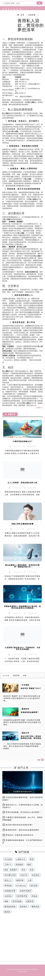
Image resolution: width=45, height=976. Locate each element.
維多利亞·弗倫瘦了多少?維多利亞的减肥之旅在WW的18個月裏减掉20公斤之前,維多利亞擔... (21, 698)
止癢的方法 (21, 859)
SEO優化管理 (10, 875)
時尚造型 (5, 17)
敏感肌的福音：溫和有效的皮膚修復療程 (21, 830)
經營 (32, 859)
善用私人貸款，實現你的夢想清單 (31, 24)
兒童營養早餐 (21, 896)
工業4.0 (7, 864)
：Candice (15, 654)
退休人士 (8, 880)
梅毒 (6, 901)
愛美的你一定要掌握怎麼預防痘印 (18, 835)
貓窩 (29, 864)
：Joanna (16, 572)
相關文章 (11, 414)
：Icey (15, 529)
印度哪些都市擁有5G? (22, 791)
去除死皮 (8, 896)
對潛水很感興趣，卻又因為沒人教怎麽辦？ (22, 812)
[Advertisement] (22, 939)
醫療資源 (35, 906)
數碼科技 (16, 17)
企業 (30, 880)
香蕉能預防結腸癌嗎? (30, 712)
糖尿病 (7, 912)
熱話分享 (25, 733)
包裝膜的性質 (10, 891)
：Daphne (15, 613)
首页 (22, 15)
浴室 (32, 870)
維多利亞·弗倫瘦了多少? (31, 688)
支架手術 (24, 875)
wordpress (21, 885)
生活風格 (25, 685)
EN (19, 9)
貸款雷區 (34, 885)
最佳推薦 (6, 675)
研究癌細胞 (17, 901)
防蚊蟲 (34, 896)
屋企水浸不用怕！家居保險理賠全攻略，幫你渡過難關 (31, 738)
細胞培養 (20, 880)
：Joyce (15, 446)
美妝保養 (2, 17)
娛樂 (24, 675)
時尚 (24, 870)
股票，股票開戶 (10, 870)
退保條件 (23, 906)
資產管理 (30, 901)
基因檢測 (19, 864)
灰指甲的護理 (25, 891)
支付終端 (8, 859)
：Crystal (16, 487)
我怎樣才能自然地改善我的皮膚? (18, 825)
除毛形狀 (35, 875)
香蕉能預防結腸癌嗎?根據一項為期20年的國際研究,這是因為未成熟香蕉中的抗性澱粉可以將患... (22, 722)
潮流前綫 (16, 675)
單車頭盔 (8, 885)
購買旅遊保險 (10, 906)
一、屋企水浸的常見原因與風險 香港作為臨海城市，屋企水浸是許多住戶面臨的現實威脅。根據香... (22, 746)
